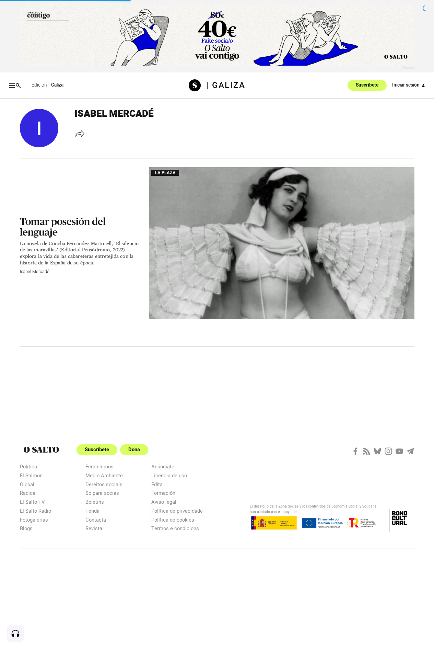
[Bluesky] (377, 451)
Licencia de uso (169, 475)
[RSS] (366, 451)
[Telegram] (410, 451)
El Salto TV (32, 502)
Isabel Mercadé (34, 272)
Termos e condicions (175, 528)
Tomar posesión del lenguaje (63, 227)
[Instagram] (388, 451)
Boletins (94, 502)
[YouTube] (399, 451)
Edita (157, 484)
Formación (163, 493)
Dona (134, 449)
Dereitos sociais (103, 484)
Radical (28, 493)
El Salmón (31, 475)
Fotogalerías (34, 519)
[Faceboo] (355, 451)
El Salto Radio (35, 511)
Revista (93, 528)
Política (28, 466)
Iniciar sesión (406, 85)
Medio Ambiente (104, 475)
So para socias (102, 493)
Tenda (92, 511)
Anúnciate (162, 466)
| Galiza (225, 85)
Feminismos (99, 466)
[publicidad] (217, 35)
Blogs (26, 528)
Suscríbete (367, 85)
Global (27, 484)
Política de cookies (172, 519)
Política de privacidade (177, 511)
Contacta (95, 519)
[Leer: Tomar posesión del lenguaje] (281, 243)
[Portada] (197, 85)
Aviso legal (163, 502)
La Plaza (165, 173)
